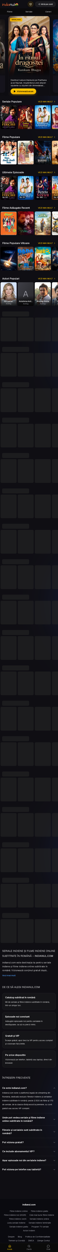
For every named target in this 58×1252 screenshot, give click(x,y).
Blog (20, 1236)
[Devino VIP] (30, 4)
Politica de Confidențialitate (37, 1236)
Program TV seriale (40, 1226)
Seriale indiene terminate (40, 1223)
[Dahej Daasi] (26, 117)
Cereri (48, 11)
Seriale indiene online (39, 1219)
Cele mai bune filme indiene (41, 1215)
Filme (9, 11)
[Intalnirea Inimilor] (43, 117)
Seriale (28, 11)
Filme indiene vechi (17, 1219)
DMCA (31, 1240)
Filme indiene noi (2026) (15, 1215)
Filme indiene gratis (39, 1211)
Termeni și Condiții (16, 1240)
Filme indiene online (19, 1211)
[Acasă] (10, 4)
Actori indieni (29, 1230)
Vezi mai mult (45, 101)
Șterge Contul (43, 1240)
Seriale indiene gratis (18, 1226)
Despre (11, 1236)
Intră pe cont (47, 4)
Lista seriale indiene (16, 1223)
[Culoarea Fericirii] (9, 117)
